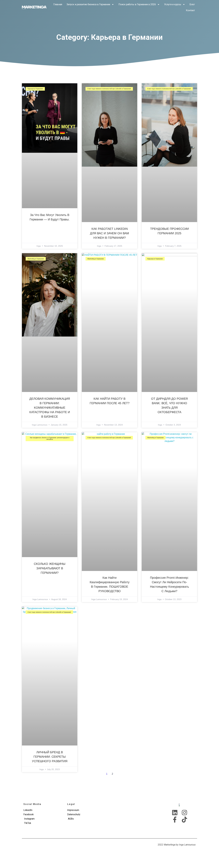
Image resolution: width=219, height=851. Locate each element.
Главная (57, 4)
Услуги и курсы (172, 4)
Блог (192, 4)
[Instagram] (184, 813)
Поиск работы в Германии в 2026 (137, 4)
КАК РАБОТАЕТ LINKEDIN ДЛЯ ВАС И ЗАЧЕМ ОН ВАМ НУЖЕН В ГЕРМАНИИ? (109, 233)
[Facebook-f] (175, 820)
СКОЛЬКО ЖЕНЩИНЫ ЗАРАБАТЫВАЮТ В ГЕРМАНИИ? (49, 568)
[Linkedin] (175, 813)
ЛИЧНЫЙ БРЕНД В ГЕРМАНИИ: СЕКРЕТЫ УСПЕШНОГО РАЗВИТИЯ (49, 757)
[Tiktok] (184, 820)
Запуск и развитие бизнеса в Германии (88, 4)
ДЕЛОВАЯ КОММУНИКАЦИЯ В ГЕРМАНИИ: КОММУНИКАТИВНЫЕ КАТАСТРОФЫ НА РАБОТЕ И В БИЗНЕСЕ (49, 407)
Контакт (190, 10)
